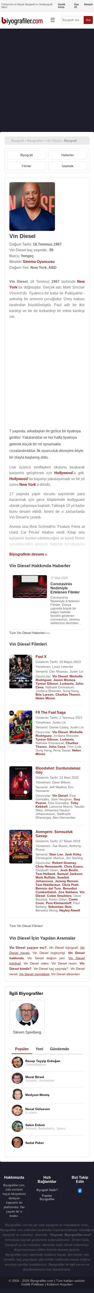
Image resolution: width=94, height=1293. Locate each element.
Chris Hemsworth (49, 866)
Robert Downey (64, 863)
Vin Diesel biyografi (63, 947)
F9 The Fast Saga (51, 712)
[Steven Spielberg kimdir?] (27, 1015)
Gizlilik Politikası (32, 1284)
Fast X (41, 657)
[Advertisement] (47, 80)
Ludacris (67, 683)
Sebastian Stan (60, 906)
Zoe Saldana (68, 892)
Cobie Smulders (59, 896)
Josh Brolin (69, 870)
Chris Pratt (70, 885)
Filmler (26, 166)
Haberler (67, 155)
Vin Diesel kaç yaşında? (51, 968)
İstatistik (67, 166)
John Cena (57, 746)
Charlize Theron (67, 694)
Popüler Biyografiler (47, 1197)
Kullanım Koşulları (60, 1284)
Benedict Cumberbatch (56, 890)
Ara (88, 20)
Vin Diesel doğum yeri (46, 958)
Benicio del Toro (48, 888)
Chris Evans (73, 866)
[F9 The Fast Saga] (20, 728)
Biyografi (26, 155)
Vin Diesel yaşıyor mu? (28, 947)
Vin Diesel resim (64, 963)
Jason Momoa (64, 680)
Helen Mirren (45, 698)
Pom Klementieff (58, 903)
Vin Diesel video (36, 963)
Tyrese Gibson (47, 683)
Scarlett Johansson (52, 879)
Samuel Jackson (70, 874)
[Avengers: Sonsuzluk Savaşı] (20, 847)
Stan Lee (56, 854)
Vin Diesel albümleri (65, 974)
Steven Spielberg (27, 1032)
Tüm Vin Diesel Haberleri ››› (29, 633)
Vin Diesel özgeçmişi (49, 953)
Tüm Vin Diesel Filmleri (26, 926)
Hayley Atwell (69, 910)
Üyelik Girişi (61, 5)
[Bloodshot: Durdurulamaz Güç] (20, 783)
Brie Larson (45, 694)
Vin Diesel (60, 676)
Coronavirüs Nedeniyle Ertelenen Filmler (65, 588)
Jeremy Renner (66, 881)
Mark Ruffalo (45, 877)
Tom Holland (45, 874)
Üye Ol (76, 5)
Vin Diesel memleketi (34, 974)
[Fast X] (20, 672)
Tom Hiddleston (48, 885)
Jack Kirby (73, 854)
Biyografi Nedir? (47, 1190)
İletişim (88, 4)
